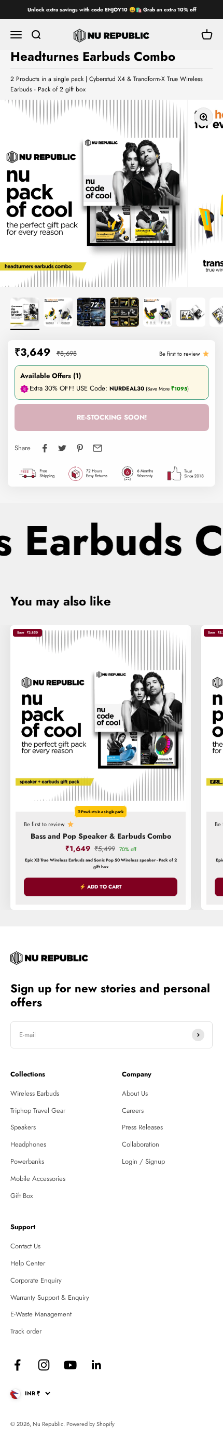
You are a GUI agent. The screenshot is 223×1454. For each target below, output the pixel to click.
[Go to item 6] (190, 314)
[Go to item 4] (124, 314)
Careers (133, 1110)
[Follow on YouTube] (70, 1365)
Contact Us (25, 1246)
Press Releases (142, 1127)
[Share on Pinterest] (80, 448)
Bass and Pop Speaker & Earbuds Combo (101, 836)
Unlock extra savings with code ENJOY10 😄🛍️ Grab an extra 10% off (111, 10)
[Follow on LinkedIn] (97, 1365)
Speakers (23, 1127)
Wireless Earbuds (34, 1093)
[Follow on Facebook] (17, 1365)
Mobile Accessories (37, 1178)
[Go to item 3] (91, 314)
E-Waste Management (41, 1314)
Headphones (28, 1144)
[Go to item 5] (157, 314)
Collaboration (140, 1144)
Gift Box (21, 1196)
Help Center (27, 1263)
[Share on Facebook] (44, 448)
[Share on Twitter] (62, 448)
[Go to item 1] (24, 314)
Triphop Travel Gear (37, 1110)
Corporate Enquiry (36, 1280)
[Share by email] (97, 448)
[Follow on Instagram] (44, 1365)
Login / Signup (143, 1161)
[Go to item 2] (58, 314)
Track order (25, 1331)
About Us (135, 1093)
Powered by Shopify (90, 1424)
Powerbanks (27, 1161)
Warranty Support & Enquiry (49, 1297)
